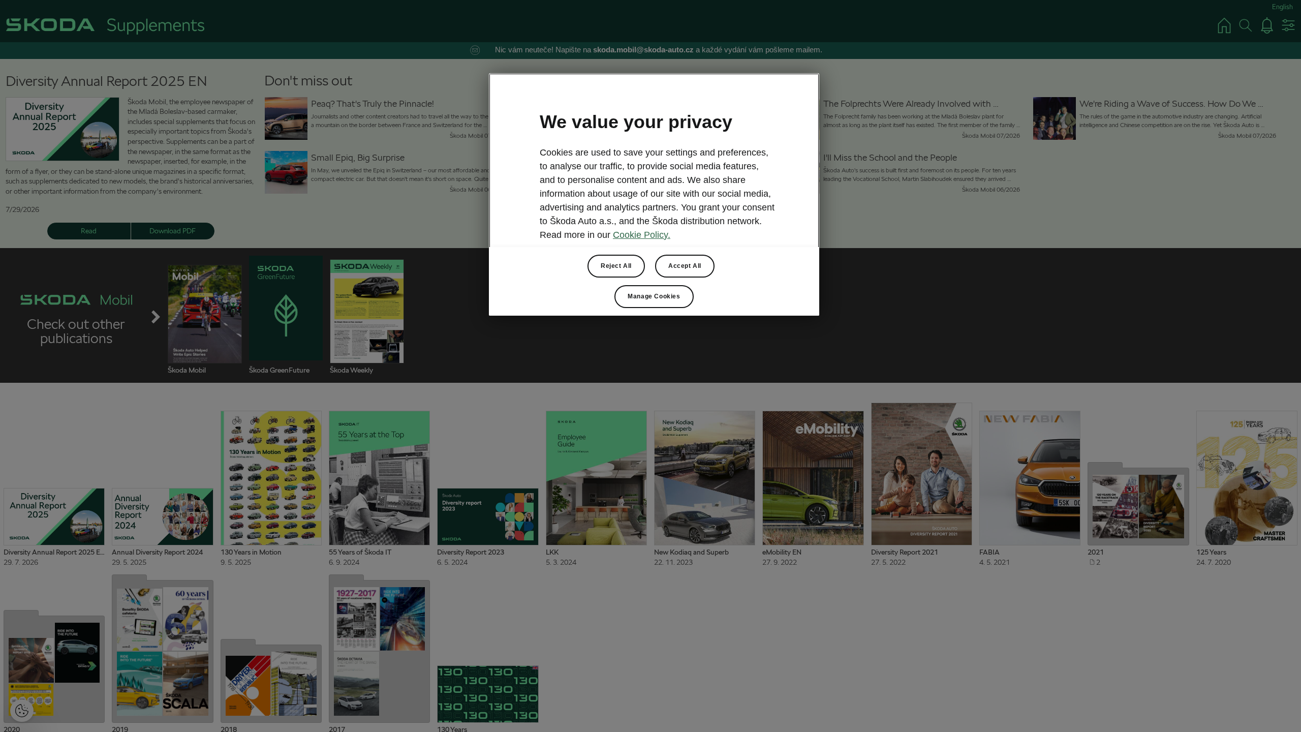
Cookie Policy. (641, 235)
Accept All (684, 265)
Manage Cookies (654, 296)
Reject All (616, 265)
